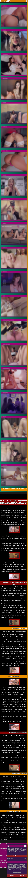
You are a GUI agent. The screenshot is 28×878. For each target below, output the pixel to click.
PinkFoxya (5, 126)
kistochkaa (5, 465)
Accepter (22, 875)
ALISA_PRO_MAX (6, 344)
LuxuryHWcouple (6, 199)
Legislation (15, 872)
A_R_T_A (4, 247)
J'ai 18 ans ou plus (17, 855)
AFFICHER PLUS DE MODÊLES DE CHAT (14, 489)
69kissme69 (5, 78)
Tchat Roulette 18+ (3, 843)
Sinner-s (4, 223)
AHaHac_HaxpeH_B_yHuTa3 (8, 320)
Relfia (4, 295)
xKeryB (4, 30)
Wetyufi (4, 416)
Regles (19, 872)
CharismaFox (5, 392)
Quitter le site (10, 858)
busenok (4, 175)
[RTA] (25, 858)
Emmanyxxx (5, 54)
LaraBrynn (5, 5)
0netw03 (4, 102)
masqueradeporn (6, 368)
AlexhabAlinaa (6, 440)
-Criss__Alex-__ (6, 150)
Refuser (12, 875)
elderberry (5, 271)
